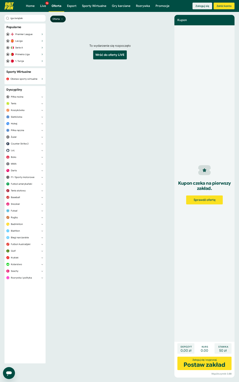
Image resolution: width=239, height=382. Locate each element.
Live (44, 5)
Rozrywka (143, 6)
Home (30, 6)
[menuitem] (25, 34)
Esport (71, 6)
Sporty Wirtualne (94, 6)
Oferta (56, 6)
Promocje (162, 6)
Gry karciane (121, 6)
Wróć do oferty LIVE (110, 55)
